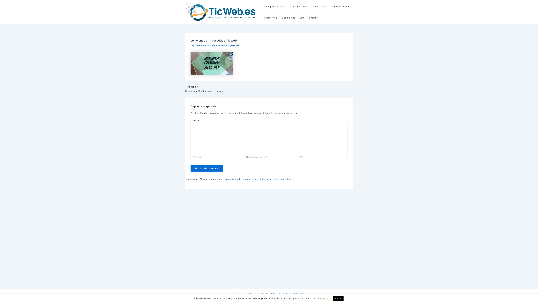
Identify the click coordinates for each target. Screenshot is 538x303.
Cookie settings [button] (322, 298)
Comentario (197, 120)
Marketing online (299, 6)
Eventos (313, 17)
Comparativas (320, 6)
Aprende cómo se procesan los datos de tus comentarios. (263, 179)
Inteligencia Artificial (275, 6)
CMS (302, 17)
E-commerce (288, 17)
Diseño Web (270, 17)
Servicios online (340, 6)
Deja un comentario (201, 45)
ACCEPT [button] (338, 298)
